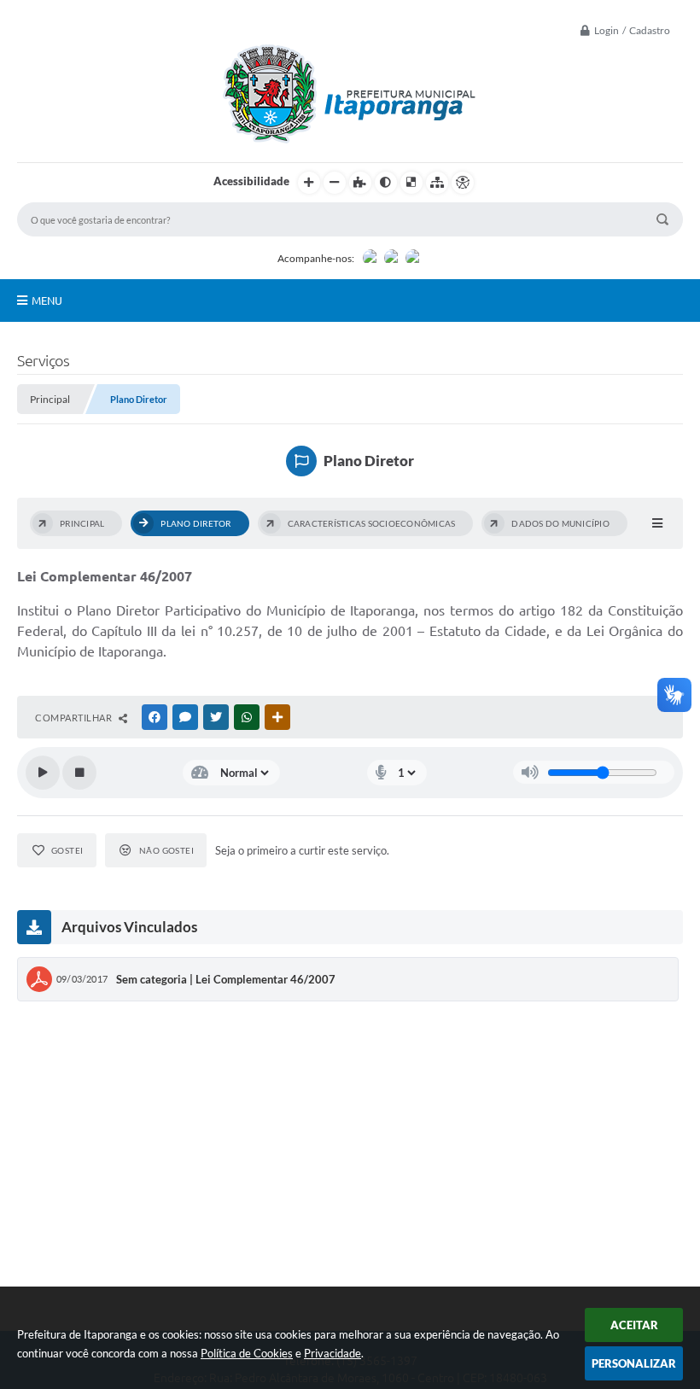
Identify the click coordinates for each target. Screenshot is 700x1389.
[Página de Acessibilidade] (463, 183)
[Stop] (79, 773)
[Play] (43, 773)
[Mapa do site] (437, 183)
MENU (47, 300)
